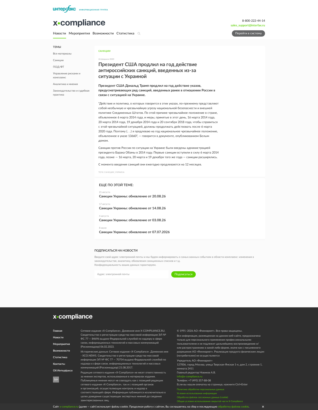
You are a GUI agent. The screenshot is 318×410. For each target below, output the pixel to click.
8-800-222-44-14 (253, 20)
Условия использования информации (197, 393)
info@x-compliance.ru (189, 376)
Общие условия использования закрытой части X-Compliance (210, 401)
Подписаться (183, 274)
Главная (57, 331)
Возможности (103, 33)
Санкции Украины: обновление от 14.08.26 (132, 208)
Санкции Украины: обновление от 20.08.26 (132, 196)
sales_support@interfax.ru (248, 25)
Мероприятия (79, 33)
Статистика (125, 33)
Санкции (104, 51)
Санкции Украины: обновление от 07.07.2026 (134, 232)
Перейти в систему (248, 33)
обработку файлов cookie (233, 406)
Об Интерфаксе (63, 370)
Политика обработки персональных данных (200, 389)
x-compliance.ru (69, 406)
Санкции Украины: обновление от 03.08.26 (132, 220)
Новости (59, 33)
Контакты (59, 364)
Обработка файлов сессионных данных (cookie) (202, 397)
